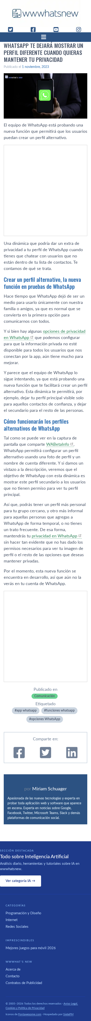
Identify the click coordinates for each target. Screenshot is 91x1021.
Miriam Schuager (49, 789)
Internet (12, 920)
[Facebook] (35, 29)
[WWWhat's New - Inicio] (45, 13)
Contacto (13, 976)
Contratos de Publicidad (24, 983)
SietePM (68, 1014)
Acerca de (13, 969)
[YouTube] (58, 29)
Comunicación (44, 696)
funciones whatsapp (60, 710)
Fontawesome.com (29, 1014)
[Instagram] (80, 29)
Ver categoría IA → (20, 881)
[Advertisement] (45, 190)
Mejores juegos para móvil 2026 (31, 948)
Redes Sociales (17, 926)
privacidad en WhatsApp (54, 536)
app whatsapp (27, 710)
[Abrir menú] (45, 37)
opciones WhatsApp (45, 719)
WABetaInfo (57, 444)
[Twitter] (12, 29)
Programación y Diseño (23, 913)
